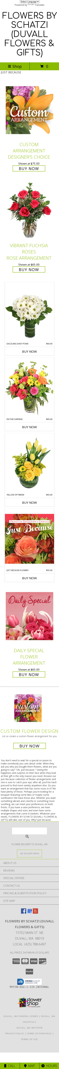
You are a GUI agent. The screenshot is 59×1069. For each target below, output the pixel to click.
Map (31, 1066)
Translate (39, 4)
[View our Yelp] (35, 912)
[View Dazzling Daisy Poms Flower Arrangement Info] (29, 312)
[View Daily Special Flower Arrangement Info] (29, 616)
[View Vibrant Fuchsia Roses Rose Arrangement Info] (29, 211)
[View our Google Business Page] (29, 912)
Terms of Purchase (39, 1033)
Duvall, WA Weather (29, 1027)
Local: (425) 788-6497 (29, 944)
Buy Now (29, 168)
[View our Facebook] (23, 912)
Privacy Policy (14, 1033)
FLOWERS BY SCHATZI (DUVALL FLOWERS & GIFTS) (29, 34)
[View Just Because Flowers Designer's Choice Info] (29, 539)
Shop (17, 66)
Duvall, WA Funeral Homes (21, 1016)
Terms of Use (29, 1039)
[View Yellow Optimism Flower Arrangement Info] (29, 463)
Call (10, 1066)
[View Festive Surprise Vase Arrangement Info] (29, 388)
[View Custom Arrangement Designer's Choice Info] (29, 110)
